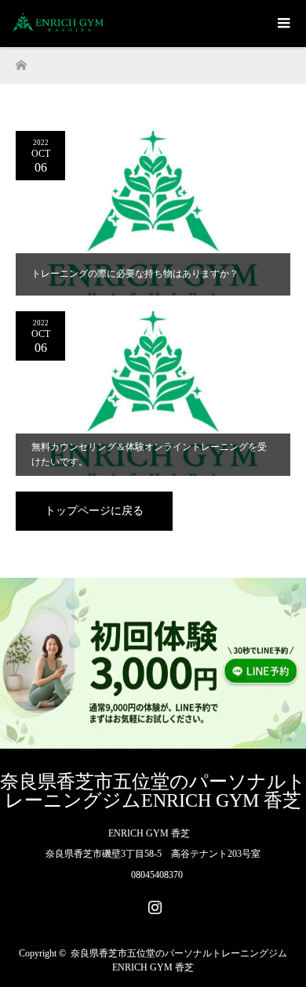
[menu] (282, 23)
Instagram (153, 904)
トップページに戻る (94, 511)
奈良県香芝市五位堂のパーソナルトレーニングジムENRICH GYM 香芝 (153, 791)
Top (292, 973)
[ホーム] (21, 61)
